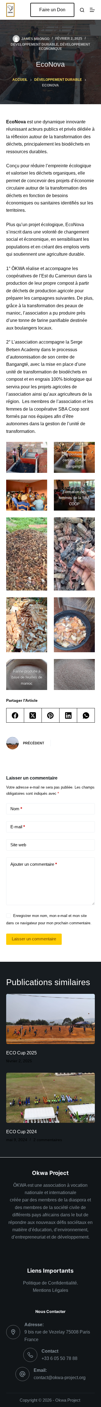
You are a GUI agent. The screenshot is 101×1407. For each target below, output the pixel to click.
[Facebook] (15, 715)
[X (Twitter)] (33, 715)
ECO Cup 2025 (21, 1052)
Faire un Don (52, 9)
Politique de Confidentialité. (50, 1283)
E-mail (17, 826)
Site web (18, 844)
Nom (16, 808)
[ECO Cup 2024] (50, 1098)
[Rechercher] (82, 10)
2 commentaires (47, 1139)
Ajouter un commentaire (33, 864)
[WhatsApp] (86, 715)
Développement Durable (34, 44)
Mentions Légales (50, 1290)
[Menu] (92, 9)
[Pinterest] (50, 715)
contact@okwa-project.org (60, 1377)
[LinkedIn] (68, 715)
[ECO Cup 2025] (50, 1019)
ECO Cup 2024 (21, 1131)
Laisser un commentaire (34, 938)
